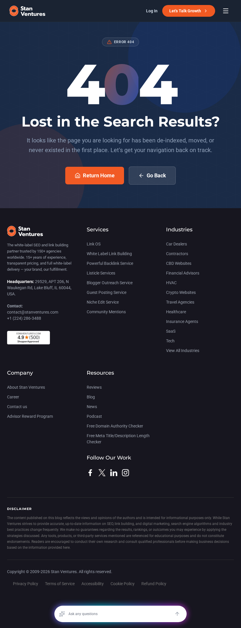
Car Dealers (176, 244)
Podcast (94, 416)
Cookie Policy (123, 583)
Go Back (156, 175)
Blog (91, 397)
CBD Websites (178, 263)
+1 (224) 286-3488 (24, 318)
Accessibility (92, 583)
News (92, 406)
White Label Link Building (109, 253)
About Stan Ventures (26, 387)
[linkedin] (113, 472)
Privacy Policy (25, 583)
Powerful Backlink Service (110, 263)
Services (97, 229)
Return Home (99, 175)
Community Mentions (106, 311)
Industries (179, 229)
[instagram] (125, 472)
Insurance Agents (182, 321)
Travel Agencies (180, 302)
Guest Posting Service (106, 292)
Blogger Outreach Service (110, 282)
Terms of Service (60, 583)
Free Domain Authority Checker (115, 426)
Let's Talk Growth (185, 11)
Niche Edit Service (103, 302)
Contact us (17, 406)
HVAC (171, 282)
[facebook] (90, 472)
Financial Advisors (182, 273)
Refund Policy (153, 583)
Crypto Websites (181, 292)
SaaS (170, 331)
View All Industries (182, 350)
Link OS (94, 244)
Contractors (177, 253)
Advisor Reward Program (30, 416)
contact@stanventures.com (32, 312)
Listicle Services (101, 273)
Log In (152, 11)
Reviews (94, 387)
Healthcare (176, 311)
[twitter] (102, 472)
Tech (170, 341)
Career (13, 397)
